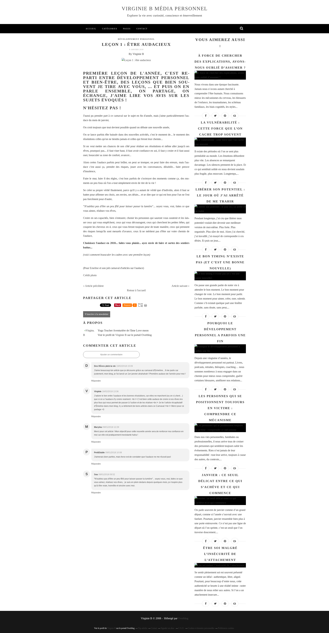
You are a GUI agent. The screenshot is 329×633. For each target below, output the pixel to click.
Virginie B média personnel (165, 8)
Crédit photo (90, 275)
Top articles (142, 628)
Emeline (94, 268)
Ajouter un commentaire (111, 354)
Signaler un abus (168, 628)
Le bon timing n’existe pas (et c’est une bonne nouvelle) (220, 262)
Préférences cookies (226, 628)
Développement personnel (136, 39)
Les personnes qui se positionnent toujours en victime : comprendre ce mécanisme (220, 408)
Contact (142, 29)
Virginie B (121, 334)
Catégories (109, 29)
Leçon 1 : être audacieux (136, 44)
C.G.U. (181, 628)
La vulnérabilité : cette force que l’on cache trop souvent (220, 128)
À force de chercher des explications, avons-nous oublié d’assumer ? (220, 61)
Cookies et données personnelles (201, 628)
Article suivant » (180, 285)
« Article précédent (93, 285)
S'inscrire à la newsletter (96, 314)
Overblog (183, 618)
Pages (127, 29)
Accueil (91, 29)
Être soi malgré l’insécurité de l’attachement (220, 554)
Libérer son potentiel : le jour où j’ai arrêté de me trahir (220, 195)
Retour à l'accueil (136, 290)
